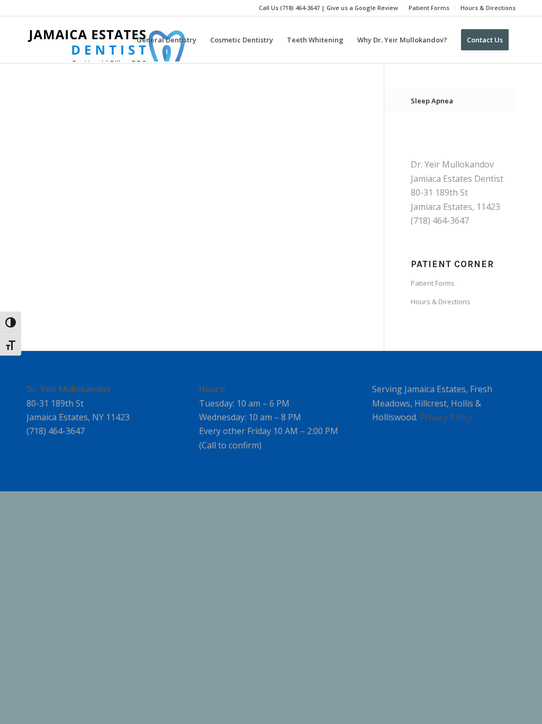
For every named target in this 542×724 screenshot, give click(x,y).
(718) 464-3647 (300, 8)
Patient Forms (429, 8)
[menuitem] (429, 8)
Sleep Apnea (432, 100)
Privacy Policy (446, 417)
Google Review (376, 8)
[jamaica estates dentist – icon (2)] (105, 39)
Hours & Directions (488, 8)
